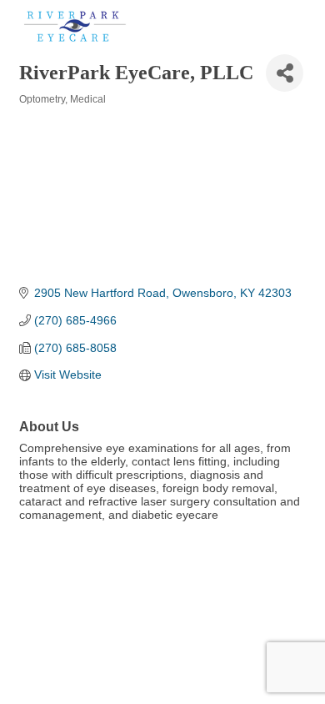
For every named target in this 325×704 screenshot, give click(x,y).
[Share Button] (284, 73)
